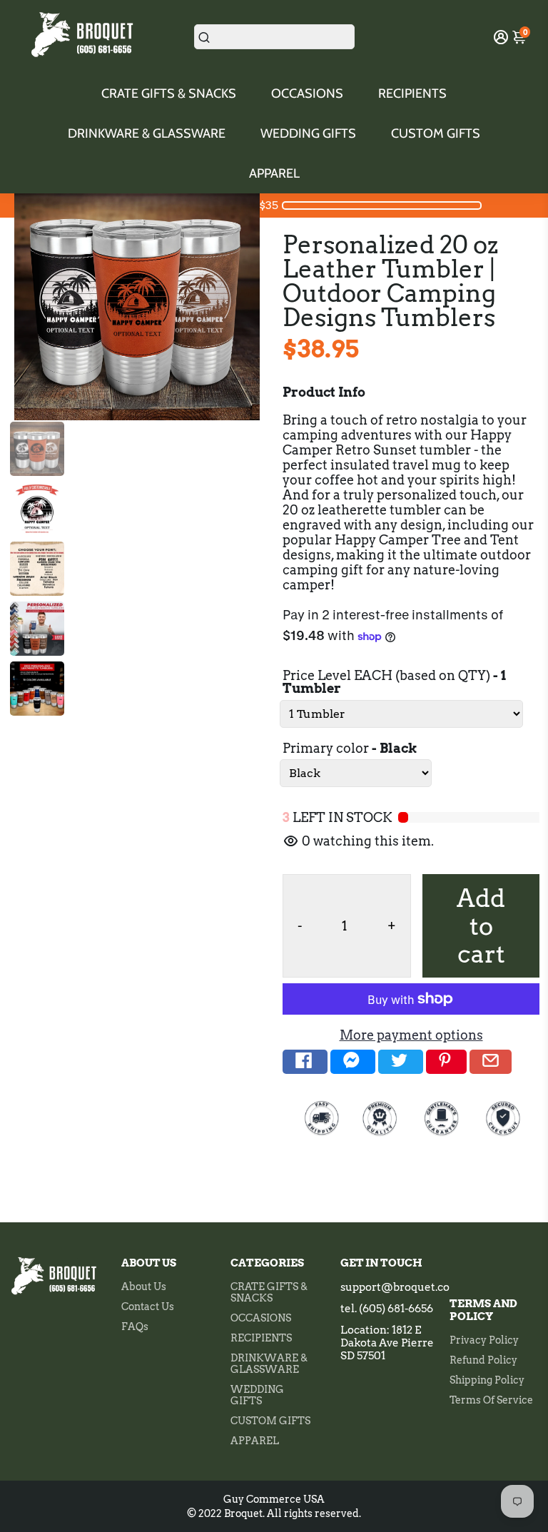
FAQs (134, 1326)
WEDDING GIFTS (308, 133)
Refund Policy (483, 1360)
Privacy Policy (484, 1340)
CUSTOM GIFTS (435, 133)
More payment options (411, 1035)
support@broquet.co (395, 1287)
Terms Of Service (491, 1400)
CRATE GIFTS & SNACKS (168, 93)
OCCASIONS (307, 93)
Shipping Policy (487, 1380)
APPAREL (274, 173)
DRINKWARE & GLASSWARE (146, 133)
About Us (143, 1286)
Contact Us (147, 1306)
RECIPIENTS (412, 93)
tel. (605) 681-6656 (386, 1308)
